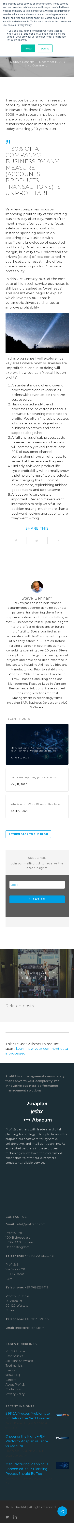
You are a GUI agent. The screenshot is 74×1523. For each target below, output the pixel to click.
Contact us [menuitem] (13, 1389)
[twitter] (37, 540)
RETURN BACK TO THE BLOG (28, 834)
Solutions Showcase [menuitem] (19, 1361)
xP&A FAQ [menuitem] (13, 1375)
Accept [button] (28, 48)
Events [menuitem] (10, 1370)
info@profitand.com (31, 1224)
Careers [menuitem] (11, 1380)
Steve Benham (23, 62)
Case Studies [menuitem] (14, 1356)
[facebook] (16, 540)
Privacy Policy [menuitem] (15, 1394)
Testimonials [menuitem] (14, 1365)
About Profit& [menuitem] (15, 1384)
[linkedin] (58, 540)
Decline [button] (45, 48)
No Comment (37, 65)
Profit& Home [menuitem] (15, 1351)
